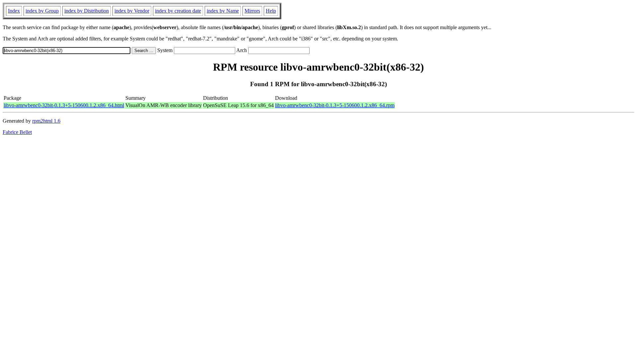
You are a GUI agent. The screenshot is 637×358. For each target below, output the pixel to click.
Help (271, 11)
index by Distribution (86, 11)
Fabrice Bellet (17, 132)
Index (14, 11)
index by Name (223, 11)
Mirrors (252, 11)
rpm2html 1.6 (46, 121)
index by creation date (178, 11)
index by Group (42, 11)
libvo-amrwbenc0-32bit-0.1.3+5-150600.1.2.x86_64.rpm (334, 105)
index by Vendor (131, 11)
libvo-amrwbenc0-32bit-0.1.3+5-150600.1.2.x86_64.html (64, 105)
